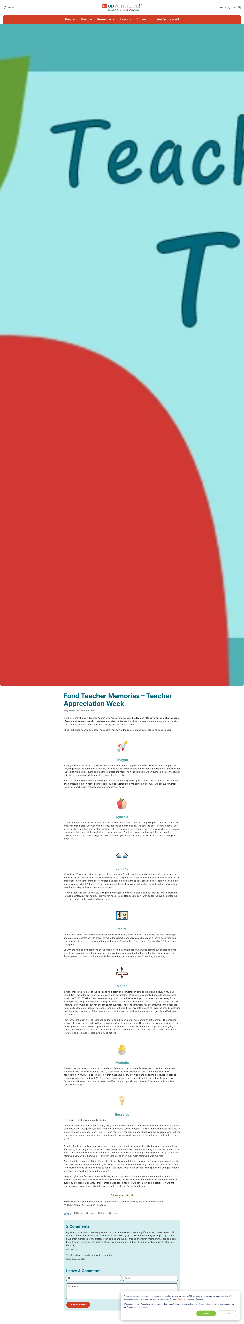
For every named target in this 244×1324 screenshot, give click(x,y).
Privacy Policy (181, 1299)
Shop (68, 19)
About (84, 19)
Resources (104, 19)
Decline (227, 1313)
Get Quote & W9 (168, 19)
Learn (124, 19)
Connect (143, 19)
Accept (206, 1313)
